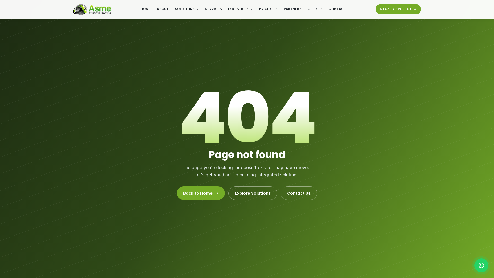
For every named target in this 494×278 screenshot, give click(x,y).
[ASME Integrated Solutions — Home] (92, 9)
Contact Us (299, 193)
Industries (238, 9)
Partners (293, 9)
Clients (315, 9)
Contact (337, 9)
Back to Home (198, 193)
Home (145, 9)
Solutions (185, 9)
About (163, 9)
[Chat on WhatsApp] (481, 265)
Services (213, 9)
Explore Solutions (253, 193)
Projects (268, 9)
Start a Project (396, 9)
